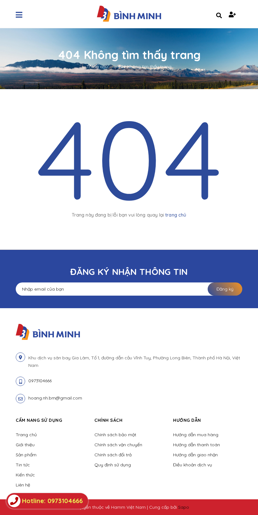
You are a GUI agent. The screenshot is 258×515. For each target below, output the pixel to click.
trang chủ (175, 215)
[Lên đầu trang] (241, 500)
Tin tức (23, 465)
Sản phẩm (26, 455)
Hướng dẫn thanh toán (196, 445)
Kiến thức (25, 475)
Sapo (183, 507)
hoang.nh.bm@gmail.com (55, 398)
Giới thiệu (25, 445)
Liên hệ (23, 485)
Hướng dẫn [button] (187, 420)
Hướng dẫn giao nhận (195, 455)
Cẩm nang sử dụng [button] (39, 420)
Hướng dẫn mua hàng (195, 434)
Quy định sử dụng (112, 465)
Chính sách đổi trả (113, 455)
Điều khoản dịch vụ (192, 465)
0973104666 (40, 381)
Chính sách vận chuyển (118, 445)
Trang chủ (26, 434)
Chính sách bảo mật (115, 434)
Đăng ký (224, 289)
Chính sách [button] (108, 420)
